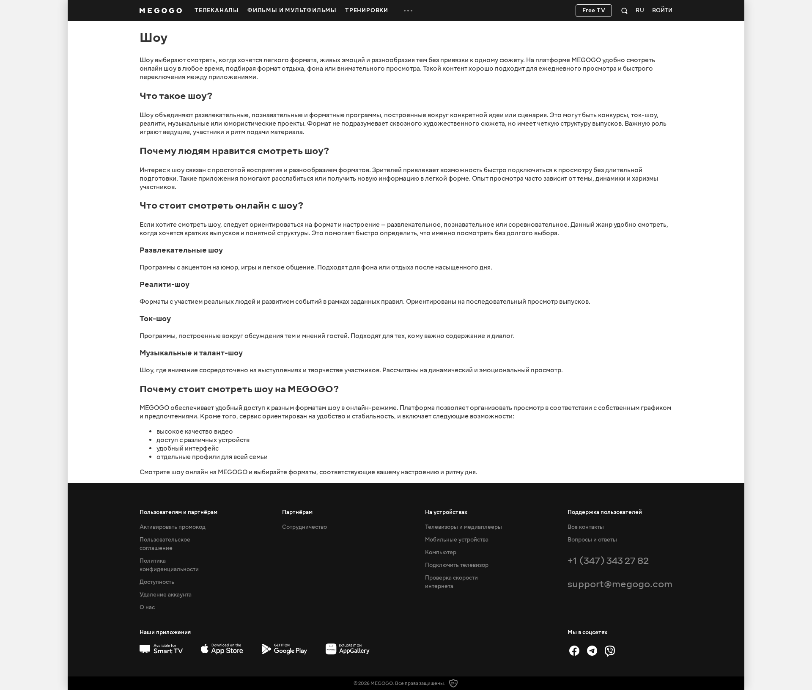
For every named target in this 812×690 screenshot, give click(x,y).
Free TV (594, 10)
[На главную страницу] (161, 10)
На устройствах (446, 512)
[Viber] (610, 650)
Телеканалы (217, 10)
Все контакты (586, 527)
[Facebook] (574, 650)
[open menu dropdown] (408, 10)
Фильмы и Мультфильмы (292, 10)
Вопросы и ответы (592, 540)
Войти (662, 10)
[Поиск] (624, 10)
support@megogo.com (620, 584)
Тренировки (366, 10)
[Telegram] (592, 650)
